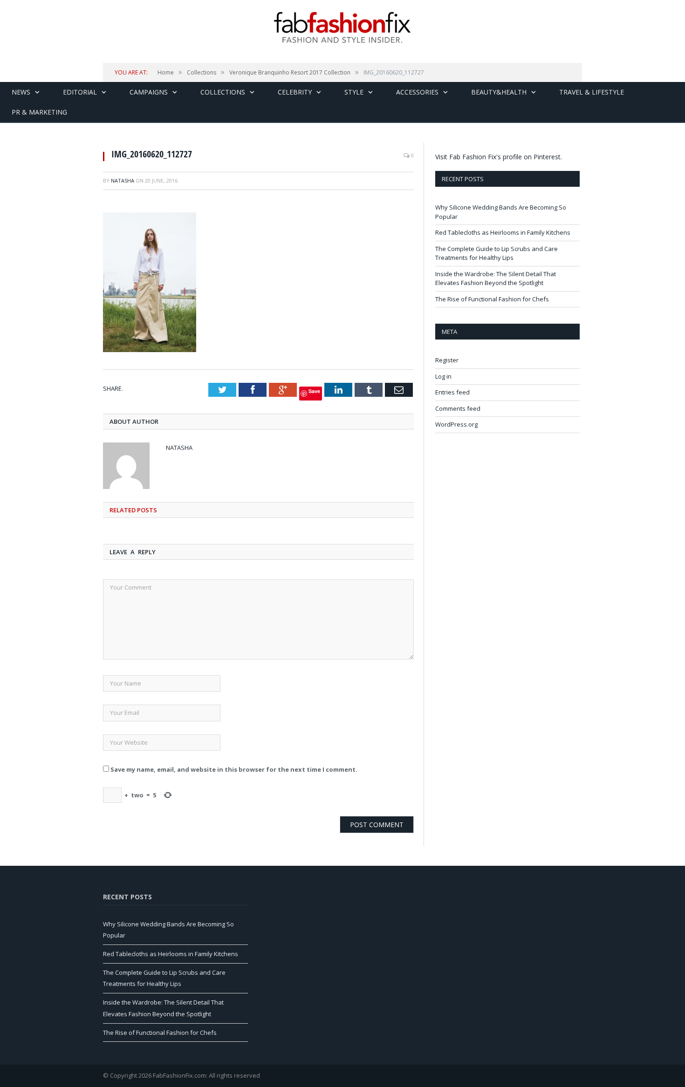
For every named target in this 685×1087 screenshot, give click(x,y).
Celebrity (295, 92)
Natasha (122, 180)
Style (353, 92)
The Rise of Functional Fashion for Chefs (492, 299)
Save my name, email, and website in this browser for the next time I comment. (233, 769)
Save (314, 390)
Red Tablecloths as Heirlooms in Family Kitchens (502, 232)
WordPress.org (456, 424)
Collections (222, 92)
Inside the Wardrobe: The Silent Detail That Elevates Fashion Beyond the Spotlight (495, 278)
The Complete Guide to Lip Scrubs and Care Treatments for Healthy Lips (496, 253)
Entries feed (452, 392)
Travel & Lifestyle (591, 92)
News (21, 92)
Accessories (417, 92)
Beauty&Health (499, 92)
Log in (443, 376)
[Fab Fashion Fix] (342, 27)
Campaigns (149, 92)
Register (447, 360)
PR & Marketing (39, 112)
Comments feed (457, 408)
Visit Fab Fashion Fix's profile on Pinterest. (498, 156)
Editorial (80, 92)
